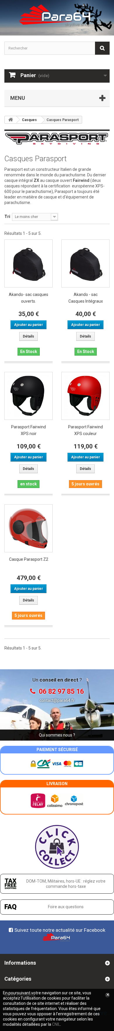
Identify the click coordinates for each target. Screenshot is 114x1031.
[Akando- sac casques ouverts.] (28, 263)
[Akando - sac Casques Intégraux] (85, 263)
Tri (7, 216)
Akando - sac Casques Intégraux (85, 298)
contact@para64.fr (57, 700)
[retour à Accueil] (10, 119)
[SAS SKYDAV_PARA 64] (57, 15)
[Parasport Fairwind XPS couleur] (85, 396)
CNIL (56, 1024)
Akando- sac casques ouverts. (28, 298)
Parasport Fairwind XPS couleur (85, 430)
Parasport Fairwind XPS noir (28, 430)
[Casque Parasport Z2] (28, 528)
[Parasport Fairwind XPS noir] (28, 396)
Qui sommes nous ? (57, 735)
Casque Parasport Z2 (28, 559)
